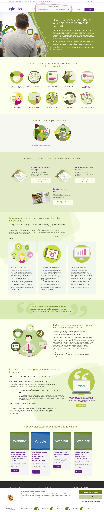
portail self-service (87, 107)
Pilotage (69, 107)
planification (52, 86)
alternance (17, 107)
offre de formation (34, 86)
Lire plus (15, 470)
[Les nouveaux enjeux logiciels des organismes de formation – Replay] (83, 441)
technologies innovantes (17, 383)
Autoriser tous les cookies (90, 492)
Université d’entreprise (63, 145)
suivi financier (52, 107)
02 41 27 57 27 (48, 1)
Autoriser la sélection (90, 497)
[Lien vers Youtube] (91, 1)
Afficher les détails (92, 508)
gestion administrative (87, 86)
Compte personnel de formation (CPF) (20, 271)
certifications (34, 107)
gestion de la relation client (16, 86)
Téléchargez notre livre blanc (63, 202)
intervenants (69, 86)
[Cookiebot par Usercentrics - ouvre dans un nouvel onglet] (10, 509)
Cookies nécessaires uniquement (90, 501)
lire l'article (81, 405)
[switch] (52, 508)
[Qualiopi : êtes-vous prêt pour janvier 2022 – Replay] (62, 441)
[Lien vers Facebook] (93, 1)
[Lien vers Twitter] (89, 1)
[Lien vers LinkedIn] (86, 1)
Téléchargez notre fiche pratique (40, 180)
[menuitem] (45, 7)
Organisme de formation (41, 145)
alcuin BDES (41, 1)
